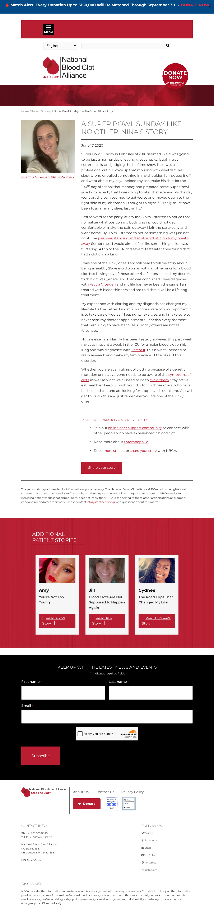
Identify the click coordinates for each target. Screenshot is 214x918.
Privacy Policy (132, 792)
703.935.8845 (39, 833)
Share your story (101, 468)
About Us (81, 792)
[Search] (162, 46)
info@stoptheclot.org (101, 502)
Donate (89, 804)
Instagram (150, 869)
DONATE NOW (195, 5)
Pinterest (150, 862)
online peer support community (135, 428)
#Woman (66, 177)
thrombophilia (136, 442)
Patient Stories (40, 111)
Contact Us (105, 792)
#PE (54, 177)
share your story (143, 451)
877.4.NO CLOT (42, 837)
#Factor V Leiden (35, 177)
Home (25, 111)
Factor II (138, 350)
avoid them (159, 380)
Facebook (150, 840)
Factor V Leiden (103, 284)
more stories (113, 451)
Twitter (148, 833)
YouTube (149, 855)
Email (27, 706)
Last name (119, 682)
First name (31, 682)
